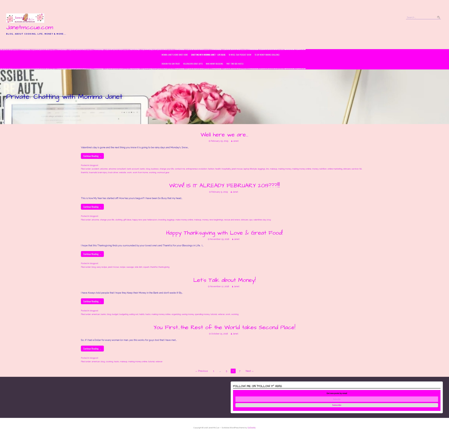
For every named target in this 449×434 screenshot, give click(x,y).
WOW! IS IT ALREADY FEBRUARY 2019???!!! (224, 186)
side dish (138, 267)
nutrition (323, 169)
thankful (84, 172)
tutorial (214, 314)
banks (142, 169)
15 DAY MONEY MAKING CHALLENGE (267, 54)
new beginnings (216, 220)
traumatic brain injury (98, 172)
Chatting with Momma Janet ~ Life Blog (208, 54)
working (152, 172)
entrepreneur (192, 169)
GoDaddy (252, 428)
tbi (360, 169)
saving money (188, 314)
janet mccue (237, 169)
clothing (118, 220)
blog (148, 169)
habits (142, 314)
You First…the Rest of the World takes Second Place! (224, 327)
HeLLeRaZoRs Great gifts (193, 63)
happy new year (139, 220)
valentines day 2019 (262, 220)
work (129, 172)
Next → (250, 371)
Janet (236, 141)
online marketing (335, 169)
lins (267, 169)
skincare (347, 169)
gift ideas (127, 220)
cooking (109, 361)
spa (250, 220)
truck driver (113, 172)
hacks (148, 314)
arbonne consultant (117, 169)
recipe (122, 267)
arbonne (104, 169)
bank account (133, 169)
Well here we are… (224, 135)
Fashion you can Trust (171, 63)
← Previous (201, 371)
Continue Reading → (92, 156)
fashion (211, 169)
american (96, 314)
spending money (202, 314)
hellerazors (152, 220)
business (155, 169)
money (315, 169)
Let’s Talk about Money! (224, 280)
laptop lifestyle (250, 169)
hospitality (226, 169)
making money (284, 169)
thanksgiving (163, 267)
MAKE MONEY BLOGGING (214, 63)
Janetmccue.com (29, 27)
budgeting (123, 314)
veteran (221, 314)
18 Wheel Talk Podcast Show (240, 54)
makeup (273, 169)
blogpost (94, 165)
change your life (167, 169)
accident (95, 169)
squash (146, 267)
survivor (355, 169)
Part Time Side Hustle (234, 63)
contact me (180, 169)
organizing (176, 314)
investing (162, 220)
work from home (140, 172)
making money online (301, 169)
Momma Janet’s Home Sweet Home (175, 54)
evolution (203, 169)
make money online (184, 220)
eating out (133, 314)
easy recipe (102, 267)
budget (115, 314)
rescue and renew (232, 220)
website (122, 172)
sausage (130, 267)
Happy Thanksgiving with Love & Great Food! (224, 233)
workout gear (163, 172)
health (218, 169)
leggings (261, 169)
